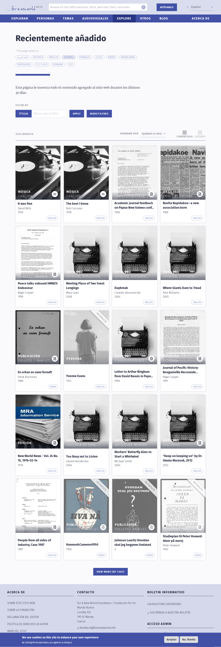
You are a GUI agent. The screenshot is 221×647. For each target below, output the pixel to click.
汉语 (71, 64)
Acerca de (201, 18)
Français (84, 57)
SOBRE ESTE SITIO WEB (21, 603)
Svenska (58, 64)
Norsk (112, 57)
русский (41, 64)
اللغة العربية (22, 57)
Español (69, 57)
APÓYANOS (167, 7)
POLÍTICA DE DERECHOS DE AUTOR (27, 624)
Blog (164, 18)
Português (24, 64)
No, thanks (189, 639)
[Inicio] (24, 8)
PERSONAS (45, 18)
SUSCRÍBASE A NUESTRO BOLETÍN (170, 612)
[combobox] (202, 7)
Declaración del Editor (23, 617)
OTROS (145, 18)
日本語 (99, 57)
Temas (68, 18)
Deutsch (38, 57)
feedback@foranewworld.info (98, 627)
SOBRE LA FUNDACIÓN (20, 610)
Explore (124, 18)
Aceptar (171, 639)
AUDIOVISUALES (95, 18)
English (54, 57)
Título (23, 113)
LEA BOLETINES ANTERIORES (164, 604)
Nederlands (128, 57)
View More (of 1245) (110, 571)
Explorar (19, 18)
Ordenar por (129, 133)
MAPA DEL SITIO (16, 631)
